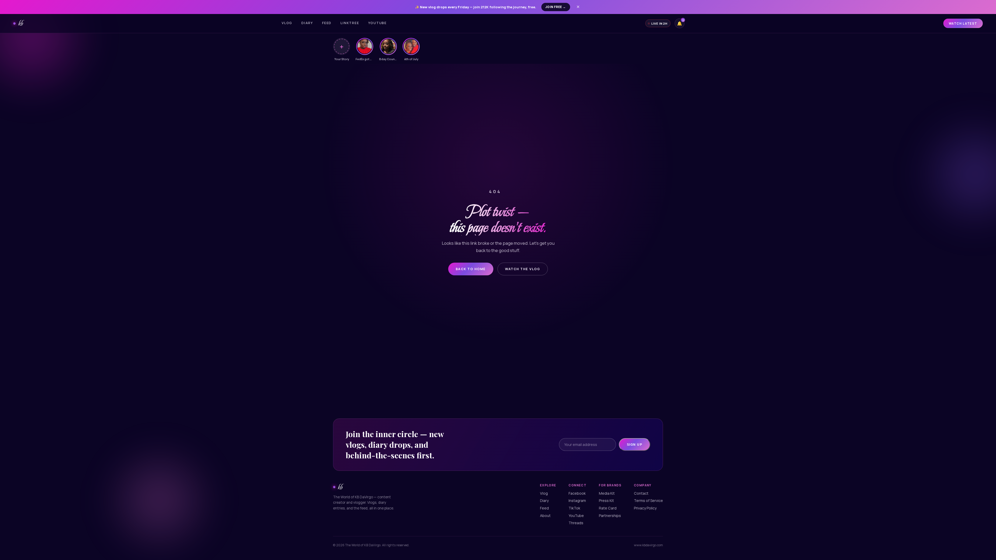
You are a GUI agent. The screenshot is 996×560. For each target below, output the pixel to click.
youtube (377, 23)
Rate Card (608, 508)
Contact (641, 493)
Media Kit (607, 493)
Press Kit (606, 500)
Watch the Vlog (522, 269)
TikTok (574, 508)
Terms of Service (648, 500)
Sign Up (634, 444)
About (545, 515)
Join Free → (555, 7)
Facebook (577, 493)
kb (20, 23)
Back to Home (471, 269)
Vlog (287, 23)
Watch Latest (963, 23)
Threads (576, 522)
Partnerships (610, 515)
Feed (326, 23)
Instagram (577, 500)
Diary (307, 23)
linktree (350, 23)
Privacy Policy (645, 508)
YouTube (576, 515)
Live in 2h (659, 23)
